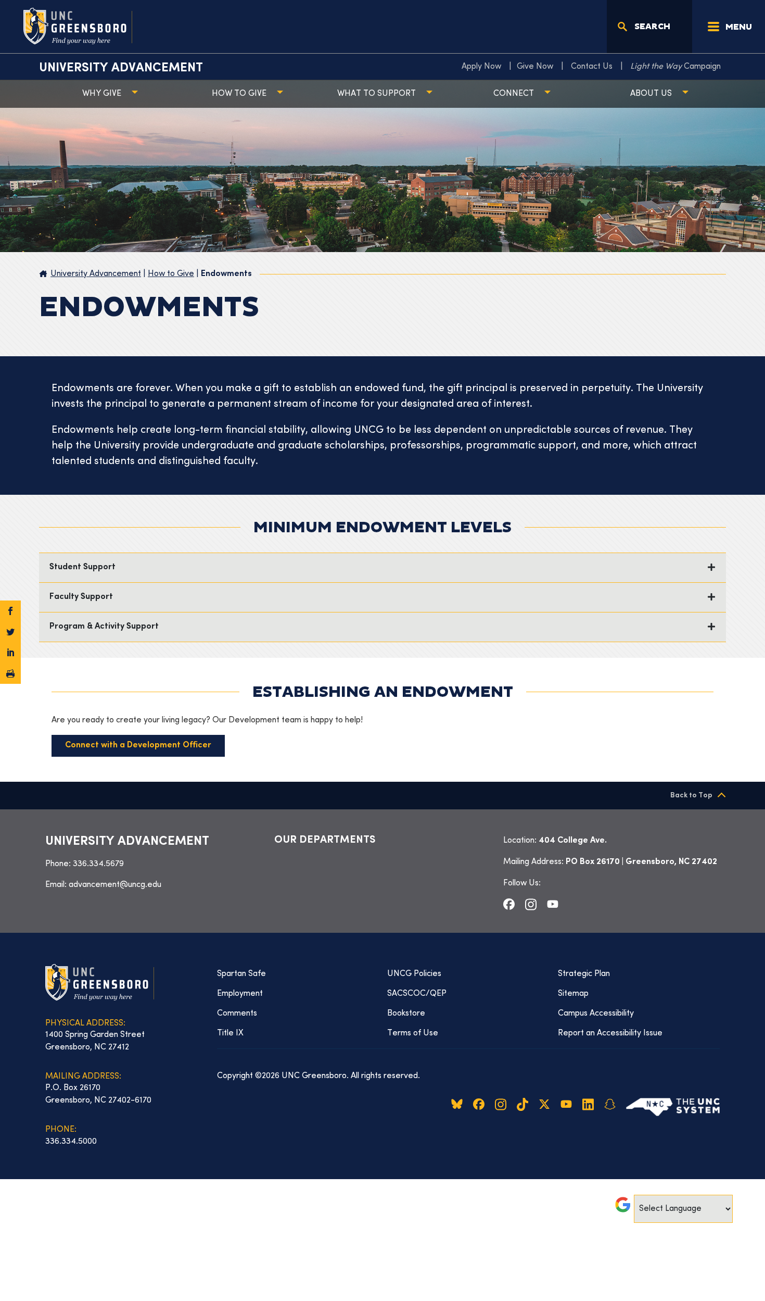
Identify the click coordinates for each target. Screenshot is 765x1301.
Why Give (101, 94)
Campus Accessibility (596, 1013)
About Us (651, 94)
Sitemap (573, 994)
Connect (513, 94)
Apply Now (481, 66)
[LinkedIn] (10, 652)
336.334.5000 (71, 1141)
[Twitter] (10, 631)
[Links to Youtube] (552, 904)
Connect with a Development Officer (138, 745)
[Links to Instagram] (531, 904)
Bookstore (406, 1013)
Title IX (230, 1033)
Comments (237, 1013)
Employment (240, 994)
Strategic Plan (584, 974)
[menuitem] (484, 66)
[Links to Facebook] (509, 904)
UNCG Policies (414, 974)
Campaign (675, 66)
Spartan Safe (241, 974)
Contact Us (592, 66)
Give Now (535, 66)
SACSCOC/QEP (417, 994)
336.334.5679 (98, 864)
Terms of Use (412, 1033)
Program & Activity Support (104, 627)
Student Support (82, 567)
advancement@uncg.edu (115, 885)
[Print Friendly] (10, 673)
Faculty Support (81, 597)
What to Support (376, 94)
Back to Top (691, 795)
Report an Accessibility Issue (610, 1033)
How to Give (239, 94)
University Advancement (121, 68)
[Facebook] (10, 611)
